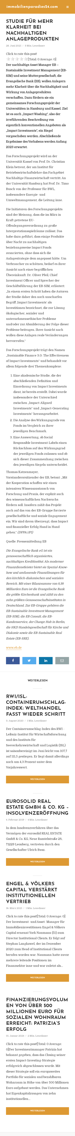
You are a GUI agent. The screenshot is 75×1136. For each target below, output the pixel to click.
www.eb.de (14, 647)
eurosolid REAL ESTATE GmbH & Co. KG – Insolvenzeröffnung (37, 807)
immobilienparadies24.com (32, 7)
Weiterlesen (37, 779)
